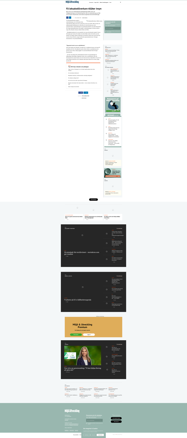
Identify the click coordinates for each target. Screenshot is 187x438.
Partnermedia (72, 430)
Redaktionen (67, 430)
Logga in (89, 334)
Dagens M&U (96, 2)
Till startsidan (93, 199)
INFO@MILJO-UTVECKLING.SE (73, 425)
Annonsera (76, 430)
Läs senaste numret (116, 418)
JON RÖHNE (66, 420)
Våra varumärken (76, 434)
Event (110, 2)
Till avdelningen (119, 228)
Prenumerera (91, 2)
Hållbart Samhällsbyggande (104, 2)
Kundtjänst (81, 434)
